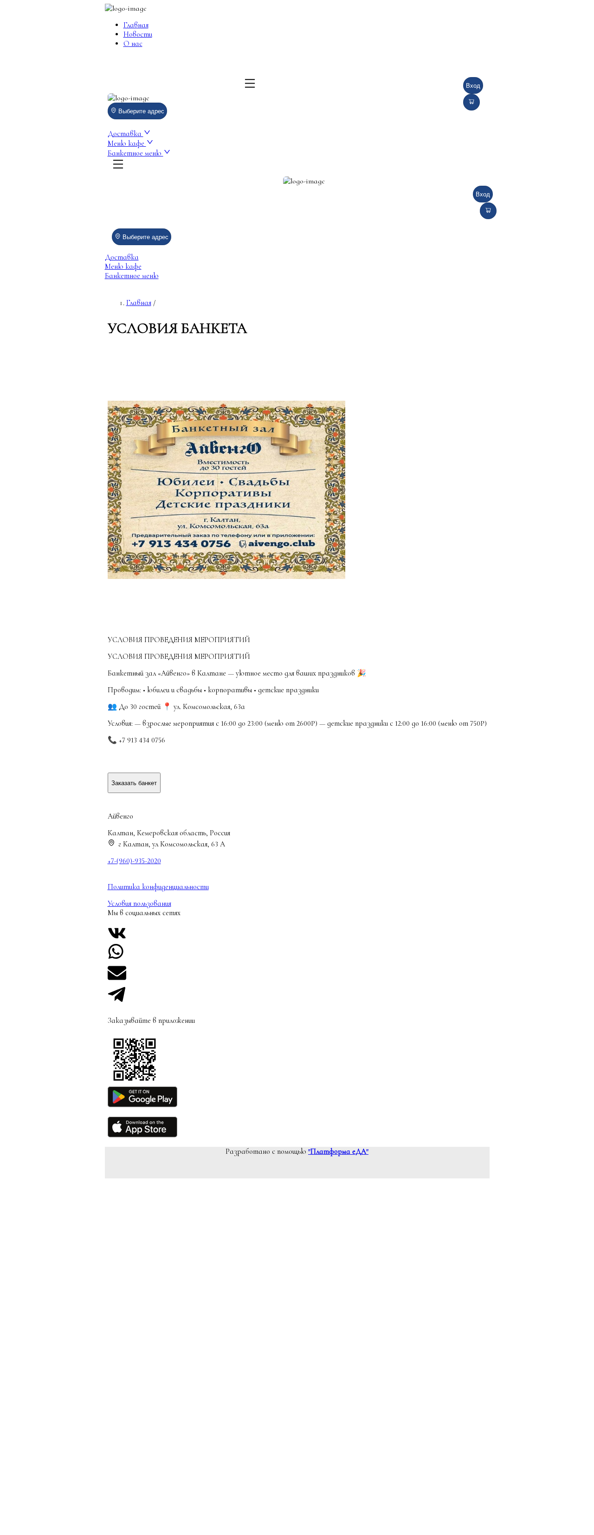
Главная (135, 25)
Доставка (125, 133)
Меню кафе (127, 143)
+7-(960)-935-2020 (134, 860)
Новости (137, 34)
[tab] (297, 257)
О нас (132, 43)
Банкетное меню (135, 153)
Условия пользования (139, 903)
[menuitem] (191, 25)
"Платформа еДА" (338, 1151)
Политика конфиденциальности (158, 886)
